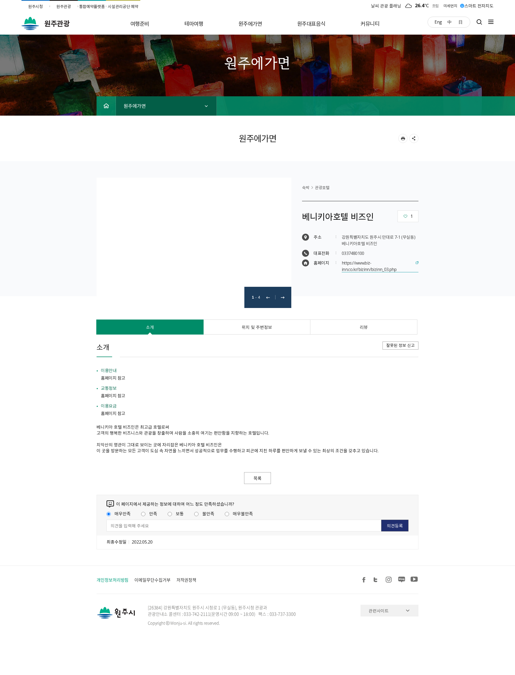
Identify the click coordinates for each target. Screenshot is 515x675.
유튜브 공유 (414, 580)
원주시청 (35, 6)
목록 (257, 478)
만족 (153, 513)
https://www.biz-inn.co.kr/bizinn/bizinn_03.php (369, 265)
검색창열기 (479, 22)
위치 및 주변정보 (257, 327)
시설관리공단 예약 (123, 6)
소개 (150, 327)
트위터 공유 (377, 580)
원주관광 (63, 6)
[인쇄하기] (402, 138)
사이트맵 (489, 22)
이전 (268, 297)
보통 (180, 513)
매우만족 (123, 513)
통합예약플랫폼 (92, 6)
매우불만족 (243, 513)
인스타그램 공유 (389, 580)
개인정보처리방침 (112, 580)
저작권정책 (186, 580)
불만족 (208, 513)
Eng (438, 21)
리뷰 (364, 327)
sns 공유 (413, 138)
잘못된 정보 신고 (400, 345)
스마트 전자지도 (479, 6)
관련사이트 (379, 610)
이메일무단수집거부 (152, 580)
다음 (283, 297)
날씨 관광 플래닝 (386, 6)
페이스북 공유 (364, 580)
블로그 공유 (402, 580)
